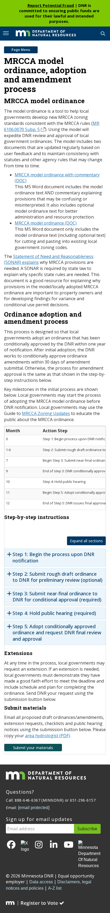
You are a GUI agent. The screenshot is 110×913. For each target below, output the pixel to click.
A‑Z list (54, 888)
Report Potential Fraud (51, 5)
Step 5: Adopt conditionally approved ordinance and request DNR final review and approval (57, 632)
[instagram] (38, 845)
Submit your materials (33, 747)
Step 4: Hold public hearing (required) (54, 613)
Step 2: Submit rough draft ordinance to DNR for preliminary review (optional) (58, 577)
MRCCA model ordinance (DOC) (46, 223)
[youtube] (68, 845)
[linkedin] (53, 845)
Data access (41, 882)
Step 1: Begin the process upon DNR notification (53, 557)
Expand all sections (86, 540)
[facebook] (11, 845)
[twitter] (25, 846)
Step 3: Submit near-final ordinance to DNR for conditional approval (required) (57, 597)
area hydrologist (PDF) (47, 736)
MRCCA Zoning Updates (46, 413)
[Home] (42, 33)
